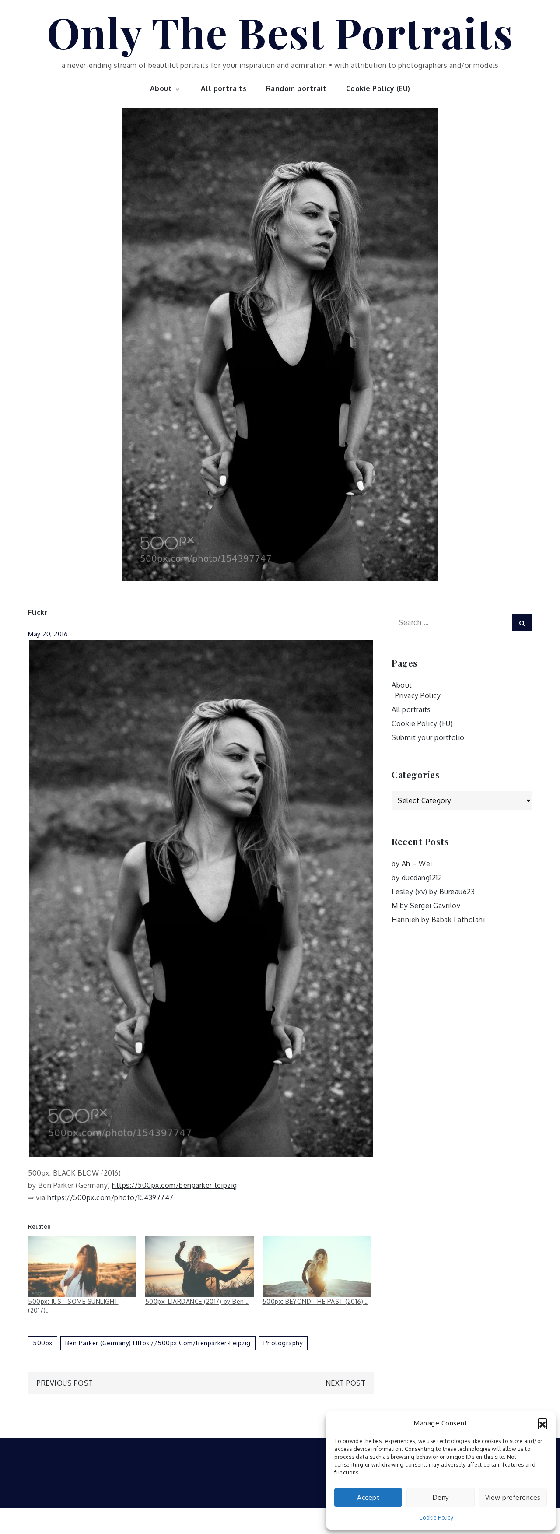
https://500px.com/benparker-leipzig (174, 1185)
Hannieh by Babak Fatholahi (438, 919)
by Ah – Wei (412, 863)
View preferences (513, 1497)
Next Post (346, 1383)
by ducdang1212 (417, 877)
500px (42, 1343)
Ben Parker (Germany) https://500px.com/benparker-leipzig (158, 1343)
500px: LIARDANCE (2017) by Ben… (197, 1301)
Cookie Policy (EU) (378, 88)
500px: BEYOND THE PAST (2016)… (315, 1301)
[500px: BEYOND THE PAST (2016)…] (316, 1267)
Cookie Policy (436, 1517)
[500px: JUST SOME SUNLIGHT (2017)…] (82, 1267)
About (161, 88)
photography (283, 1343)
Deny (441, 1497)
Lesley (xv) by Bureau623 (433, 891)
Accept (368, 1497)
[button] (542, 1423)
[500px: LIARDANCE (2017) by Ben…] (199, 1267)
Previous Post (65, 1383)
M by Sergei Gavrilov (426, 905)
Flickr (38, 612)
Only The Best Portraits (280, 32)
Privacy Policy (418, 695)
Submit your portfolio (428, 737)
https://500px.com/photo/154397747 (110, 1197)
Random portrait (296, 88)
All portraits (224, 88)
